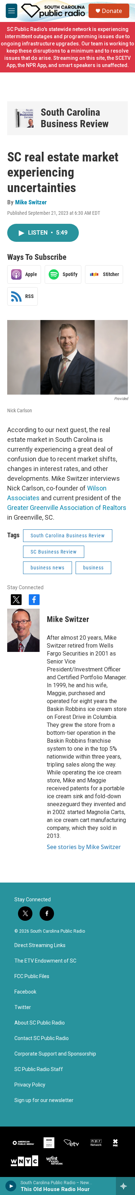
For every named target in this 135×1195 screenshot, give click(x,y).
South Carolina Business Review (75, 118)
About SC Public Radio (39, 1023)
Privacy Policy (29, 1085)
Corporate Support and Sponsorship (55, 1054)
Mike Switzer (31, 202)
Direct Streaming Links (40, 945)
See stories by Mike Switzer (84, 847)
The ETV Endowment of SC (45, 961)
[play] (10, 1186)
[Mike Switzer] (23, 630)
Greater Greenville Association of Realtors (66, 507)
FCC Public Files (31, 976)
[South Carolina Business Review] (23, 118)
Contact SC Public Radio (41, 1038)
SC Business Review (54, 552)
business (93, 567)
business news (47, 567)
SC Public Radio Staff (38, 1069)
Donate (112, 11)
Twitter (22, 1007)
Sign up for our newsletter (43, 1100)
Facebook (25, 992)
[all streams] (125, 1186)
